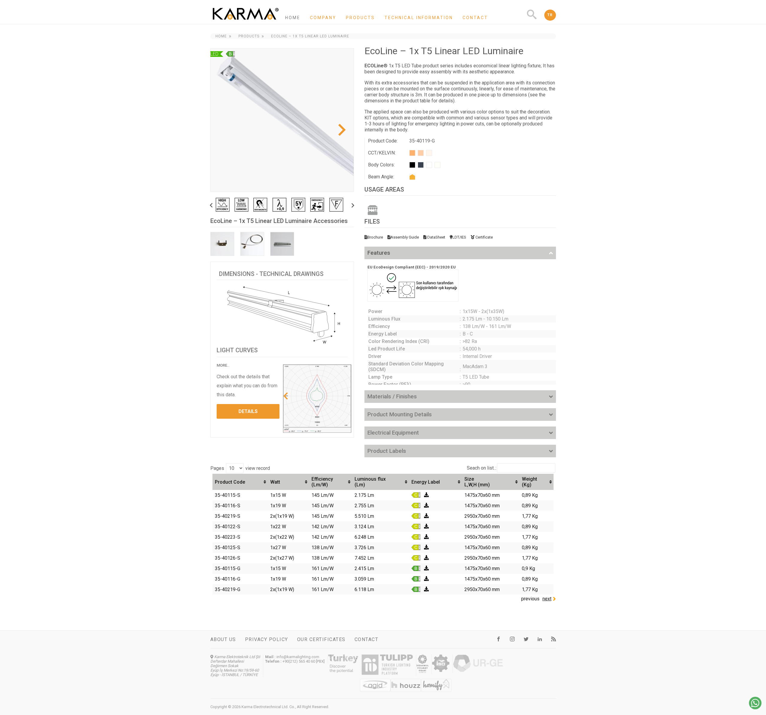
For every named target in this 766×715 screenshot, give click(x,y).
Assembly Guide (404, 237)
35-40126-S (227, 558)
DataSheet (435, 237)
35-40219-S (227, 516)
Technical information (418, 17)
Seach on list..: (481, 468)
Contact (475, 17)
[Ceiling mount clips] (222, 244)
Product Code (230, 482)
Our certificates (321, 639)
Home (292, 17)
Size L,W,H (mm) (477, 482)
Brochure (375, 237)
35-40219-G (227, 589)
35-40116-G (227, 579)
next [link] (546, 599)
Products (360, 17)
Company (323, 17)
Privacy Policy (266, 639)
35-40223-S (227, 537)
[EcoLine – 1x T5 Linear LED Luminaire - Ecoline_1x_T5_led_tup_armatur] (282, 120)
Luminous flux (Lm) (370, 482)
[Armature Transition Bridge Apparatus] (282, 244)
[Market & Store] (373, 210)
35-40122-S (227, 526)
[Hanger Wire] (252, 244)
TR (550, 15)
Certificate (484, 237)
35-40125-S (227, 547)
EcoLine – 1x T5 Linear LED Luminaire (310, 36)
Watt (275, 482)
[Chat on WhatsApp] (755, 708)
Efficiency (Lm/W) (322, 482)
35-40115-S (227, 495)
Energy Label (425, 482)
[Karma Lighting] (245, 21)
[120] (412, 177)
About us (223, 639)
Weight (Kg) (529, 482)
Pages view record (240, 468)
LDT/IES (459, 237)
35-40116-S (227, 505)
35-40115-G (227, 568)
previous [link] (530, 599)
